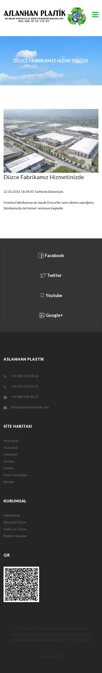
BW (60, 656)
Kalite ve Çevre (15, 529)
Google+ (54, 315)
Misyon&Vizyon (15, 522)
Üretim (9, 468)
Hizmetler (11, 454)
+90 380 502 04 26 (24, 376)
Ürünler (9, 461)
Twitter (54, 275)
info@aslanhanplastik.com (30, 407)
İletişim (9, 482)
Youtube (54, 295)
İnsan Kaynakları (16, 475)
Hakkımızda (12, 515)
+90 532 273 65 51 (24, 386)
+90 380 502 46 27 (24, 397)
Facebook (54, 255)
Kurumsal (11, 447)
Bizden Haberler (15, 536)
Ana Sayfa (11, 441)
